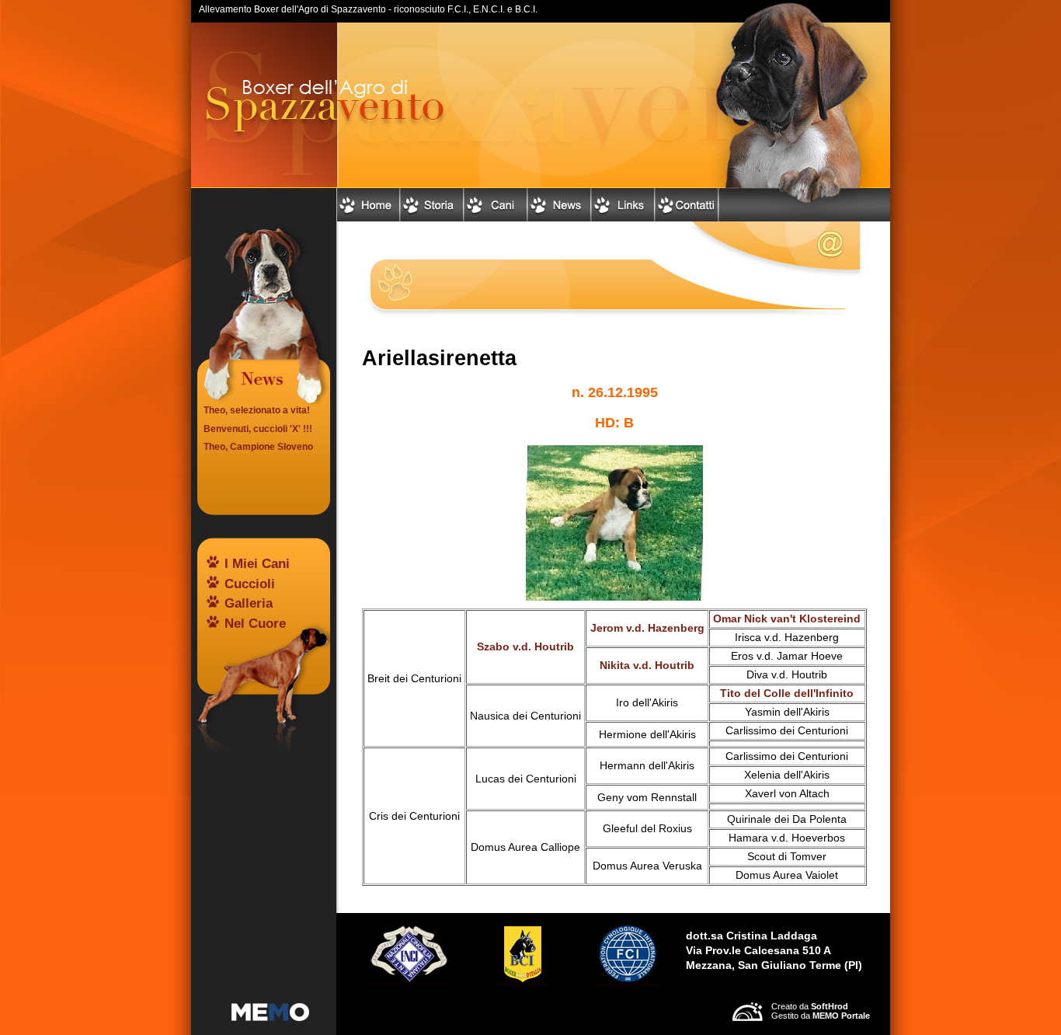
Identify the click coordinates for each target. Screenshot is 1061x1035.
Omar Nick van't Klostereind (787, 619)
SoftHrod (829, 1006)
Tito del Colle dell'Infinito (787, 693)
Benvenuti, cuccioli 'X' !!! (258, 429)
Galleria (248, 603)
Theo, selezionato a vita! (257, 410)
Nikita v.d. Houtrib (647, 665)
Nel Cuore (255, 623)
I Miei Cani (257, 563)
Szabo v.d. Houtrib (525, 647)
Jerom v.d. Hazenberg (647, 628)
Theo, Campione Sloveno (258, 446)
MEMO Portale (841, 1015)
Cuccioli (249, 584)
